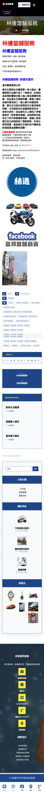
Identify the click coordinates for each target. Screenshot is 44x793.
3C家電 (10, 303)
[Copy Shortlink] (39, 360)
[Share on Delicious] (18, 360)
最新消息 (22, 496)
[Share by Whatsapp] (25, 360)
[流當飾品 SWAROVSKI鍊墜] (22, 596)
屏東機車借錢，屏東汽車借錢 (28, 316)
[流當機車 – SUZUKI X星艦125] (33, 596)
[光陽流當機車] (33, 618)
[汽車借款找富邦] (22, 519)
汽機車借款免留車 (22, 753)
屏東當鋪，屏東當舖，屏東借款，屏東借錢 (16, 325)
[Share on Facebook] (4, 360)
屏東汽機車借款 (8, 321)
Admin (10, 294)
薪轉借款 (6, 346)
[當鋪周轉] (22, 561)
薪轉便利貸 (22, 749)
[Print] (35, 360)
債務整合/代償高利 (22, 756)
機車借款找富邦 (22, 549)
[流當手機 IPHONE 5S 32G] (22, 607)
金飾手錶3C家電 (26, 346)
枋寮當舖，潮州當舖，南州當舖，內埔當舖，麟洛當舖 (20, 341)
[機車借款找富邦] (22, 540)
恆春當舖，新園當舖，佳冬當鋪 (13, 330)
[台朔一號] (33, 607)
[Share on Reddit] (14, 360)
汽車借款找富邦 (22, 528)
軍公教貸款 (22, 746)
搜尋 (35, 468)
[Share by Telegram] (28, 360)
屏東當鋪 (11, 298)
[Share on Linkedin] (21, 360)
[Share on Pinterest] (11, 360)
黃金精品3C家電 (22, 760)
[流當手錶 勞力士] (11, 596)
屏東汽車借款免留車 (22, 321)
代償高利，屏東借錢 (22, 303)
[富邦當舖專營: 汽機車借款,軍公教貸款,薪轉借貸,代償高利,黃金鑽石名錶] (8, 3)
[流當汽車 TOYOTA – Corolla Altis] (11, 607)
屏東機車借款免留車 (10, 316)
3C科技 (22, 489)
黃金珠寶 (36, 346)
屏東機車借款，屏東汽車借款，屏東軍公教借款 (18, 312)
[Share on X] (7, 360)
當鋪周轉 (22, 570)
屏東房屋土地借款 (9, 307)
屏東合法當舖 (35, 303)
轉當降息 (15, 346)
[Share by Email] (32, 360)
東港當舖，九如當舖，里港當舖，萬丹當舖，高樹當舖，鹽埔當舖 (14, 335)
